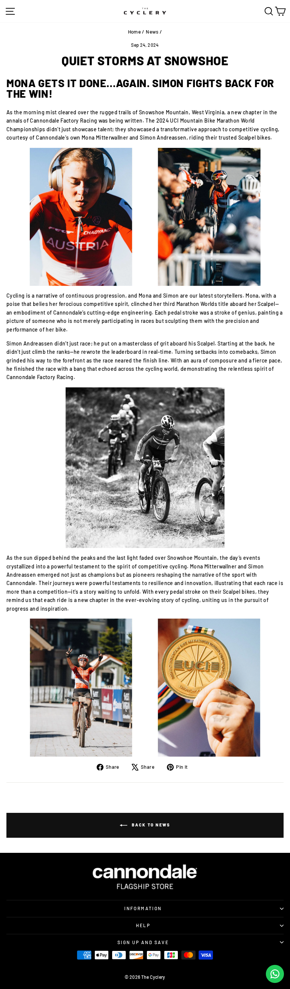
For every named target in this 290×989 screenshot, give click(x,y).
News (152, 32)
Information (143, 908)
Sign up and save (143, 942)
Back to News (150, 824)
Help (143, 925)
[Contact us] (275, 974)
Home (134, 32)
